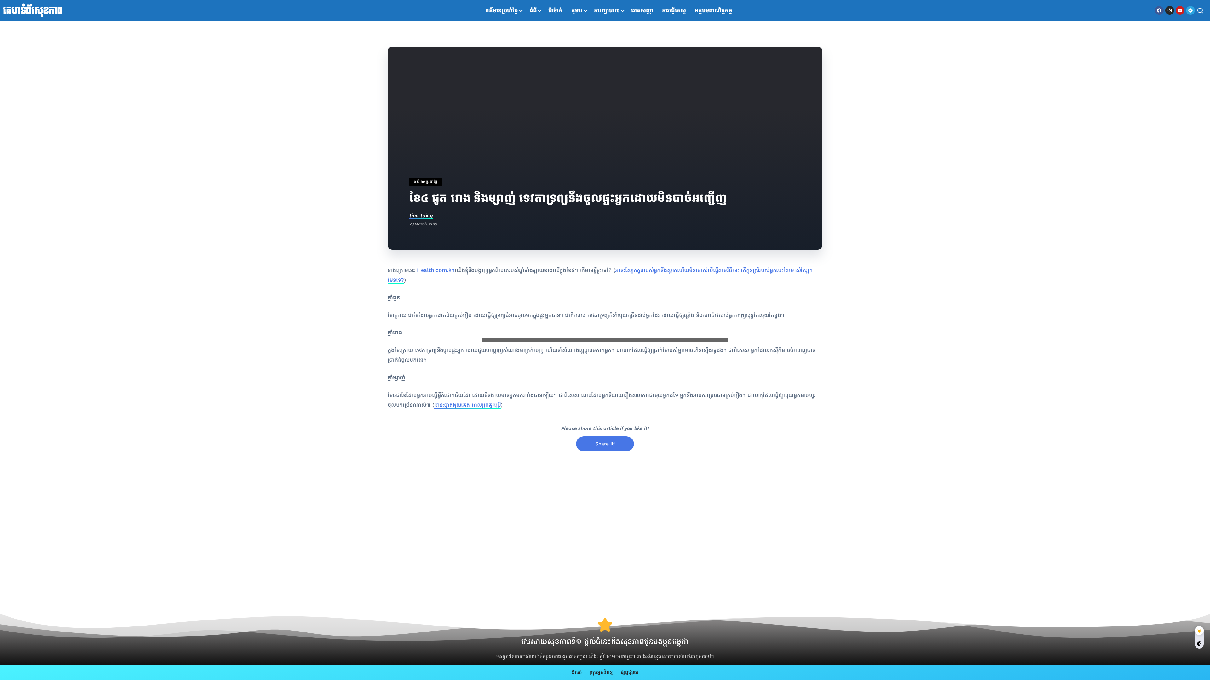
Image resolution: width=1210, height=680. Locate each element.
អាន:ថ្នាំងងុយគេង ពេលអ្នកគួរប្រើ (467, 405)
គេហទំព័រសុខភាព (33, 11)
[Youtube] (1180, 10)
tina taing (421, 215)
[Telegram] (1190, 10)
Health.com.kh (436, 270)
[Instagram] (1169, 10)
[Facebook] (1159, 10)
